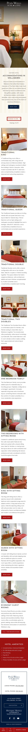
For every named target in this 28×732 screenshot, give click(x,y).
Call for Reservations (11, 631)
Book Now (13, 106)
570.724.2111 (19, 691)
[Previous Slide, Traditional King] (2, 139)
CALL (10, 730)
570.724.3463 (19, 685)
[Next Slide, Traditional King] (26, 139)
